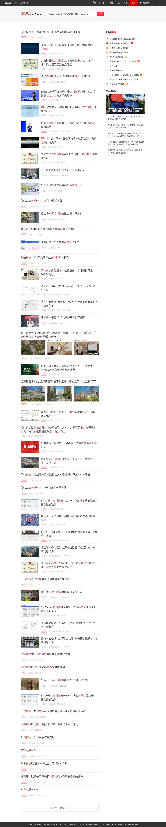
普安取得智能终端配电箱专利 (43, 667)
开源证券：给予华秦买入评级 (60, 242)
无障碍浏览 (24, 3)
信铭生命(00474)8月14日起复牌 (41, 200)
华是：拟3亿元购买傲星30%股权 (45, 257)
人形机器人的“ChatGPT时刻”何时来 (124, 79)
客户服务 (89, 824)
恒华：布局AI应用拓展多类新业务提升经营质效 (53, 711)
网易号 (24, 38)
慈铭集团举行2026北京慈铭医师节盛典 (63, 317)
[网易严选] (111, 3)
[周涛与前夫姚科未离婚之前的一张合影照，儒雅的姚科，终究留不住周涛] (125, 104)
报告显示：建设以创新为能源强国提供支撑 (50, 32)
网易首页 (8, 3)
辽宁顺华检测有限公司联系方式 (61, 592)
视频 (43, 115)
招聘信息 (81, 824)
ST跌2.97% (30, 789)
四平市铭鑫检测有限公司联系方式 (63, 169)
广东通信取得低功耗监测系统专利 (45, 578)
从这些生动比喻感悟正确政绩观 (122, 38)
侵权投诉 (135, 824)
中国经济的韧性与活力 (119, 52)
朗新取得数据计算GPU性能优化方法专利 (49, 724)
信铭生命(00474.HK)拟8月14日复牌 (43, 487)
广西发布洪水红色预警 (119, 48)
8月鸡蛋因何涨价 (116, 57)
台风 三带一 (114, 66)
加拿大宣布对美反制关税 (120, 43)
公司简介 (66, 824)
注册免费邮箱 (144, 3)
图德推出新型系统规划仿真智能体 (45, 654)
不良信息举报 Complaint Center (112, 824)
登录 (133, 3)
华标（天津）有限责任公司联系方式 (64, 680)
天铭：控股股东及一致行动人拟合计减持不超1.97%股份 (55, 474)
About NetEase (56, 824)
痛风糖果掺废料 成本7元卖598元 (123, 61)
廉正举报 (128, 824)
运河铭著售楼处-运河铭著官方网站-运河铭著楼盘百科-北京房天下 (58, 381)
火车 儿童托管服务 (117, 84)
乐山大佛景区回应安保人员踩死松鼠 (124, 75)
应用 (15, 3)
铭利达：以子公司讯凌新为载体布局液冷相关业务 (52, 776)
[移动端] (94, 3)
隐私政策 (96, 824)
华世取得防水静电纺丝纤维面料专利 (44, 763)
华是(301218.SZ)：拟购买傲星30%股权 (48, 229)
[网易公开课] (102, 3)
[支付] (119, 3)
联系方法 (73, 824)
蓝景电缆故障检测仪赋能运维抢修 (65, 76)
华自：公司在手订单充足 (37, 737)
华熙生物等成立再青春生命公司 (61, 185)
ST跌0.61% (30, 750)
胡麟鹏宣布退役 (116, 70)
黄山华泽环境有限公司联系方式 (61, 213)
